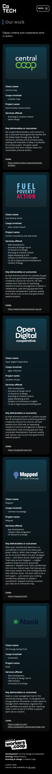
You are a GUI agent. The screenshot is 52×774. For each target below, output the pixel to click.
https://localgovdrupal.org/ (20, 450)
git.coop (31, 767)
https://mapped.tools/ (17, 596)
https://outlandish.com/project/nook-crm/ (26, 727)
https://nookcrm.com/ (17, 724)
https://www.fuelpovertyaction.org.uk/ (25, 309)
